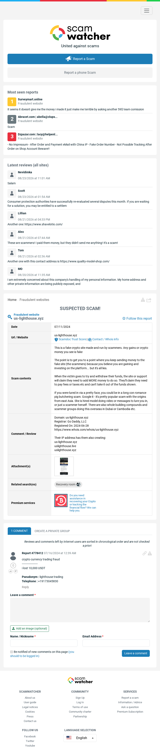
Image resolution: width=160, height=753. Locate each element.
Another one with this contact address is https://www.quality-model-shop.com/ (59, 261)
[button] (149, 300)
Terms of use (80, 707)
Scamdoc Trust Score (72, 339)
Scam (11, 126)
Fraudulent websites (34, 300)
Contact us (30, 721)
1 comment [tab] (19, 530)
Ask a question (130, 707)
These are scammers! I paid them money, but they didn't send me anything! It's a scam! (63, 242)
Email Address (92, 636)
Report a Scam (84, 59)
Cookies (30, 711)
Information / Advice (130, 702)
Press (30, 716)
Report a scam (130, 697)
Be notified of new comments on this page (42, 654)
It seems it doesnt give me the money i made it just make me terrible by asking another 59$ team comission (76, 109)
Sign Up (80, 697)
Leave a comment (23, 595)
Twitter (30, 741)
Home (12, 300)
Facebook (30, 736)
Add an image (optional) (31, 628)
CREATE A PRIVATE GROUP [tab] (52, 531)
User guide (30, 702)
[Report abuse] (150, 553)
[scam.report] (143, 300)
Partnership (80, 716)
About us (30, 697)
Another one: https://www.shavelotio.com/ (35, 224)
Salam (12, 183)
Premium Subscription (130, 711)
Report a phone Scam (80, 73)
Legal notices (30, 707)
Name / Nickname (23, 636)
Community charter (80, 711)
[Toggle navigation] (146, 10)
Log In (80, 702)
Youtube (30, 745)
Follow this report (139, 318)
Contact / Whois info (105, 339)
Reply (25, 587)
